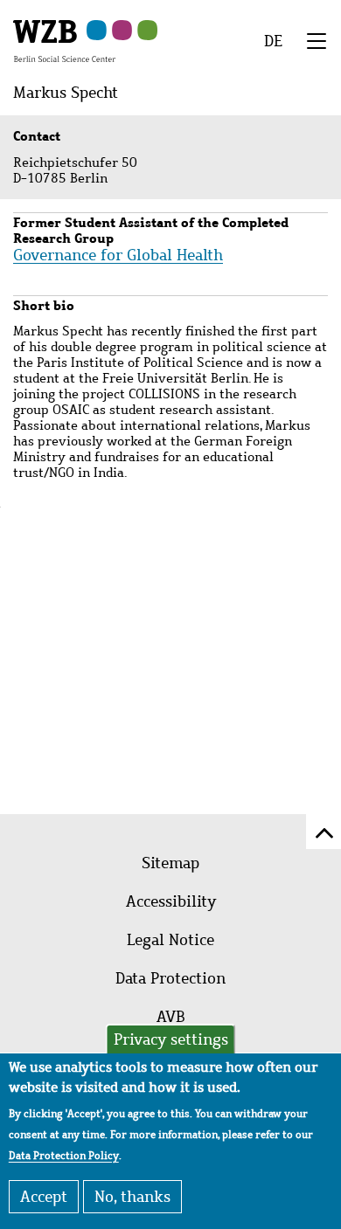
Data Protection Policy (64, 1156)
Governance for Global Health (118, 255)
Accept (43, 1196)
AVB (171, 1016)
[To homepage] (64, 40)
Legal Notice (170, 939)
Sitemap (170, 863)
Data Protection (170, 978)
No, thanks (132, 1196)
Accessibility (171, 901)
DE (273, 41)
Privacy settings (171, 1039)
